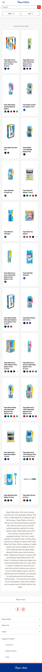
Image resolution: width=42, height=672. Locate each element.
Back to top (20, 599)
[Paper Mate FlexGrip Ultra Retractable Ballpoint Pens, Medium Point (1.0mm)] (10, 399)
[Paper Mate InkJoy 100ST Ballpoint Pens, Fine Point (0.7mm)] (29, 442)
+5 (17, 371)
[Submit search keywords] (39, 7)
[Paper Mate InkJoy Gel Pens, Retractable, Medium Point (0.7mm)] (29, 354)
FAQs (7, 657)
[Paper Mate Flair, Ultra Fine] (10, 138)
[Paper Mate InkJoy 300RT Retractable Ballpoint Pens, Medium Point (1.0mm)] (29, 51)
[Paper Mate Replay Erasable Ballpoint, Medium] (10, 95)
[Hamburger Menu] (3, 2)
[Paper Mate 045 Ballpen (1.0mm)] (29, 180)
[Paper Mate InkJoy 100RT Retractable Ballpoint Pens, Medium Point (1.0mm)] (29, 399)
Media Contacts (10, 651)
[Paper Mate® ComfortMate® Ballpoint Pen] (29, 138)
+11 (37, 237)
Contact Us (9, 645)
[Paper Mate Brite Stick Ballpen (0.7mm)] (10, 485)
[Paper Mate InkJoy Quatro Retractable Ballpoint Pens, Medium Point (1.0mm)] (10, 264)
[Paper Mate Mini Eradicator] (29, 264)
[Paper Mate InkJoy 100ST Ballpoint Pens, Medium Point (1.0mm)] (10, 354)
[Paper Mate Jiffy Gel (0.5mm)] (29, 485)
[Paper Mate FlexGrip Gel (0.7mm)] (29, 309)
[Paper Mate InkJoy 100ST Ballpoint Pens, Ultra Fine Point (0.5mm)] (10, 51)
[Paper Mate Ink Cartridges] (10, 221)
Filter (10, 14)
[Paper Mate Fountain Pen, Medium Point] (29, 95)
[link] (17, 609)
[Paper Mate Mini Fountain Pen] (10, 180)
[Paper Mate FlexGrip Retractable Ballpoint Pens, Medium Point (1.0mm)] (10, 309)
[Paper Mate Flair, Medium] (29, 221)
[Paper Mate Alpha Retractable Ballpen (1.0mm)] (10, 442)
